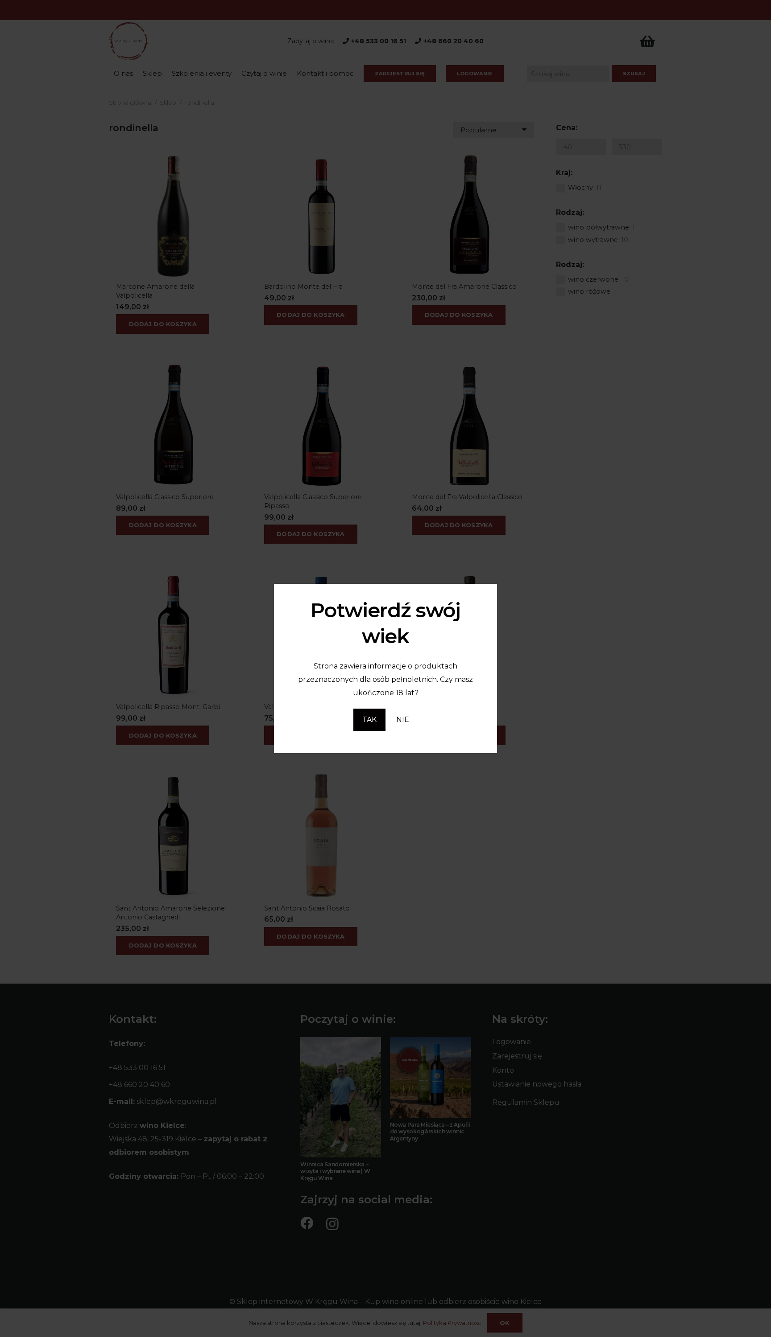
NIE (402, 719)
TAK (369, 719)
